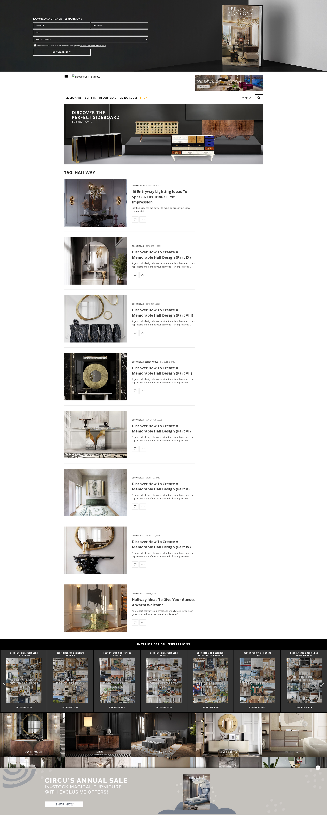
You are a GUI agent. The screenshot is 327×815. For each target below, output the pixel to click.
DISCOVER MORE (163, 15)
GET (103, 67)
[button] (229, 51)
